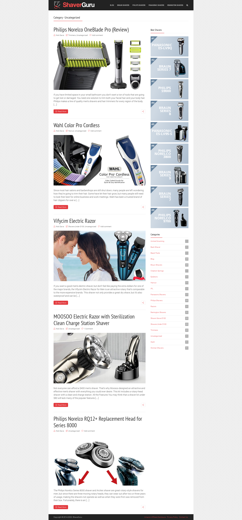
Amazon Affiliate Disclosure (155, 517)
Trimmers (72, 35)
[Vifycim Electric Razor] (100, 256)
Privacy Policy (172, 517)
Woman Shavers (169, 348)
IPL (169, 289)
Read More (62, 111)
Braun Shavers (123, 5)
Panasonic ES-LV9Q (162, 46)
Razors (169, 306)
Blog (112, 5)
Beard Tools (169, 253)
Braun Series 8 (165, 110)
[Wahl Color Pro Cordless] (100, 160)
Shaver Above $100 (169, 318)
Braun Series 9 (165, 175)
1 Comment (88, 329)
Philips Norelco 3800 (163, 153)
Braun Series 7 (164, 68)
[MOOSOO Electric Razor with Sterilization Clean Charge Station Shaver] (100, 358)
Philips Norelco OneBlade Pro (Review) (91, 29)
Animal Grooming (169, 241)
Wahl (169, 342)
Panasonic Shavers (156, 5)
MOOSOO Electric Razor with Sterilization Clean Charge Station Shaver (94, 320)
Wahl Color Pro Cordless (77, 125)
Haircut (71, 131)
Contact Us (183, 517)
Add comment (97, 35)
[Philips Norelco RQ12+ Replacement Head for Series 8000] (100, 460)
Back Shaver (169, 247)
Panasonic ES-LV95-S (162, 132)
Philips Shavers (138, 5)
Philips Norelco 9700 (163, 218)
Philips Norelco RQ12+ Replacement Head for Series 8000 (98, 422)
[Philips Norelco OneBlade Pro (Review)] (100, 64)
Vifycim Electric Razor (75, 220)
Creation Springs (169, 271)
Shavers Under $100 (76, 226)
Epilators (169, 277)
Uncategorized (82, 35)
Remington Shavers (175, 5)
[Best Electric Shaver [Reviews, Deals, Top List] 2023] (75, 5)
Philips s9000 (164, 89)
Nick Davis (60, 35)
